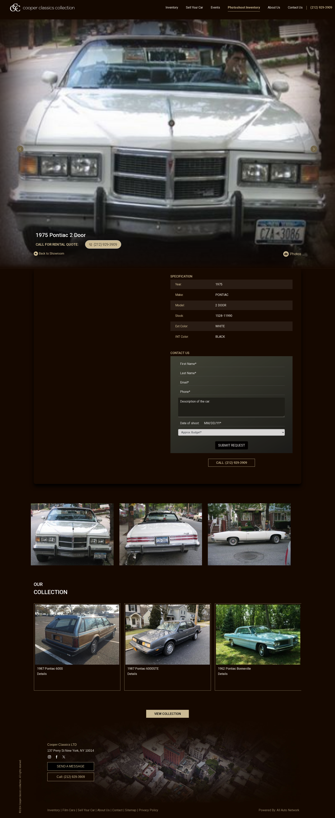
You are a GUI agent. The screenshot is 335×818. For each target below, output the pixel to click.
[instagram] (49, 757)
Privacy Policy (148, 810)
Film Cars (68, 810)
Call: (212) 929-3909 (71, 776)
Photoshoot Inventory (244, 7)
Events (215, 7)
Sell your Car (86, 810)
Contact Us (295, 7)
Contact (117, 810)
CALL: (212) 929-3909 (231, 463)
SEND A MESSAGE (71, 766)
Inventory (172, 7)
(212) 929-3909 (321, 7)
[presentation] (20, 149)
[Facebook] (56, 757)
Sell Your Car (194, 7)
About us (103, 810)
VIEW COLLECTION (167, 714)
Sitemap (130, 810)
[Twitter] (64, 757)
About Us (274, 7)
